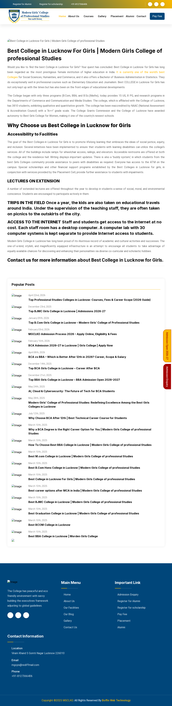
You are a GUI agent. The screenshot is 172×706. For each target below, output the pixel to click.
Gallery (102, 16)
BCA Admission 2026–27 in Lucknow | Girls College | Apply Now (70, 345)
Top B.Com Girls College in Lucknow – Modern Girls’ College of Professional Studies (83, 322)
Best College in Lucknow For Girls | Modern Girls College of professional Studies (81, 479)
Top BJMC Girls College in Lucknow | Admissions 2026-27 (66, 311)
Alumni (130, 16)
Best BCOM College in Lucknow (49, 524)
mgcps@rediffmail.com (25, 665)
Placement (117, 16)
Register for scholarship (51, 4)
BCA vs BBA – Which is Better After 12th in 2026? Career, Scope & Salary (77, 357)
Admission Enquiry (127, 594)
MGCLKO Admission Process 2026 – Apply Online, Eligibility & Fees (72, 334)
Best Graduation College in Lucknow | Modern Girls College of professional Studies (83, 513)
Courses (89, 16)
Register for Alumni (22, 4)
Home (62, 16)
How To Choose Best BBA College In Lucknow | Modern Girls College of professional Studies (90, 445)
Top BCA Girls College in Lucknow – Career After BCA (64, 368)
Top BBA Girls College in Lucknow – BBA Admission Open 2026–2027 (74, 379)
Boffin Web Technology (116, 700)
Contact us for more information (41, 260)
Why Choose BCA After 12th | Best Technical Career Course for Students (77, 418)
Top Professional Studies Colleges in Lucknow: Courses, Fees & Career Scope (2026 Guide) (89, 299)
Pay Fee (157, 16)
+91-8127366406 (22, 676)
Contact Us (70, 627)
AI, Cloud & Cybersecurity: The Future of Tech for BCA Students (71, 391)
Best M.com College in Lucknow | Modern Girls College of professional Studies (80, 456)
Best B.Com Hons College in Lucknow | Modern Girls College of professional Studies (84, 467)
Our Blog (69, 614)
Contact (141, 16)
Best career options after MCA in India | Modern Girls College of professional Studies (85, 490)
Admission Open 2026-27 (167, 346)
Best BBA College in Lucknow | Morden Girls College (63, 536)
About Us (74, 16)
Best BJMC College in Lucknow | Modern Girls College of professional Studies (80, 502)
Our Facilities (71, 607)
